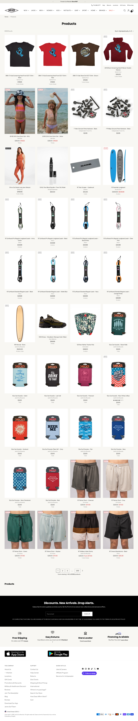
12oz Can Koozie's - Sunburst (19, 449)
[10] (85, 166)
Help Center (34, 673)
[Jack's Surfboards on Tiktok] (92, 669)
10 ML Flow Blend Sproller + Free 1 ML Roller (53, 187)
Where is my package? (38, 690)
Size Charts (34, 679)
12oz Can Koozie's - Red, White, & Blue (118, 396)
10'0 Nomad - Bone (19, 345)
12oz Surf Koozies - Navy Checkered (19, 500)
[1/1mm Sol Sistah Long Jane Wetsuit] (20, 166)
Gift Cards (8, 679)
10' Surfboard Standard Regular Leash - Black (20, 291)
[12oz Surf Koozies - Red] (52, 479)
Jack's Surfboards (19, 714)
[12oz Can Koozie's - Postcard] (85, 374)
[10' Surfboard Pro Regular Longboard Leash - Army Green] (20, 217)
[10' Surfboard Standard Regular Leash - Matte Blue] (52, 270)
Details (26, 641)
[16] (85, 530)
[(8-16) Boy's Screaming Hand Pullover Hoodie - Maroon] (118, 50)
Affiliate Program (62, 673)
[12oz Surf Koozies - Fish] (85, 428)
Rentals (7, 700)
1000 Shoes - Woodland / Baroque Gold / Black (52, 337)
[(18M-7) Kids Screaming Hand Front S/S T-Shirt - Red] (52, 54)
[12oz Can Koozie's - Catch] (20, 374)
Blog (6, 696)
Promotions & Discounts (13, 683)
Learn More (124, 640)
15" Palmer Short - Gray (118, 500)
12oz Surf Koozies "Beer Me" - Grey (52, 449)
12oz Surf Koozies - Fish (85, 449)
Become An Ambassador (65, 676)
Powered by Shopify (10, 716)
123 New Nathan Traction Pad (85, 345)
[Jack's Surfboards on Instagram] (86, 669)
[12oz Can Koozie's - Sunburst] (20, 428)
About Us (8, 669)
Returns (33, 676)
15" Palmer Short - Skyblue (52, 551)
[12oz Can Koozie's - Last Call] (52, 374)
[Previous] (53, 1)
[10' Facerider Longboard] (118, 166)
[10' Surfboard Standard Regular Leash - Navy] (85, 270)
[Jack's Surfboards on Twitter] (95, 669)
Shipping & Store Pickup (38, 683)
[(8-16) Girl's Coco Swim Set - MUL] (20, 111)
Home (6, 17)
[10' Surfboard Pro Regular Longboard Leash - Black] (52, 217)
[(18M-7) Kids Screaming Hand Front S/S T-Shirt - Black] (20, 54)
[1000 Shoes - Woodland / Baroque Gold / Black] (52, 319)
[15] (85, 479)
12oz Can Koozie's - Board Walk (118, 345)
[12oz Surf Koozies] (52, 428)
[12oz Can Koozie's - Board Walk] (118, 323)
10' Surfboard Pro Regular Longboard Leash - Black (52, 238)
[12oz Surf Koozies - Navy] (118, 428)
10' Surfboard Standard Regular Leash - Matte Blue (52, 291)
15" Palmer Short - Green (19, 551)
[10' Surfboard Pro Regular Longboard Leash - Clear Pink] (118, 217)
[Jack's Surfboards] (12, 10)
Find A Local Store (85, 641)
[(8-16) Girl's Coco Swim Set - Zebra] (52, 111)
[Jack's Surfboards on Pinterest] (89, 669)
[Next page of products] (82, 571)
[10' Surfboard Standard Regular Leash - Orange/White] (118, 270)
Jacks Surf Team (10, 707)
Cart (31, 700)
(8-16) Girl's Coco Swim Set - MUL (20, 136)
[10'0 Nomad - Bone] (20, 323)
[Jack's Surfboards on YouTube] (98, 669)
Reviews (7, 690)
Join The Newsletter (11, 693)
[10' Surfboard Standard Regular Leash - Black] (20, 270)
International (34, 686)
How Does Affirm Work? (38, 696)
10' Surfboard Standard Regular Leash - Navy (85, 291)
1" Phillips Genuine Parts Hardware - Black (118, 129)
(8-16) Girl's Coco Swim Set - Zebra (52, 136)
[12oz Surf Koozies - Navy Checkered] (20, 479)
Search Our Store (36, 693)
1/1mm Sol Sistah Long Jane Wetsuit (19, 187)
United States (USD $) (13, 711)
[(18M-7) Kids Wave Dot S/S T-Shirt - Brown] (85, 54)
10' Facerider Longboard (118, 187)
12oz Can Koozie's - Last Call (52, 396)
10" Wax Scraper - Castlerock (85, 187)
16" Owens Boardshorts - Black (118, 551)
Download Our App (11, 703)
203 (77, 571)
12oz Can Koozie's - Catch (19, 396)
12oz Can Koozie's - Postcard (85, 396)
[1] (85, 107)
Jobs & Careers (61, 669)
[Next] (85, 1)
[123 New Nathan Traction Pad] (85, 323)
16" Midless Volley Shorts (85, 551)
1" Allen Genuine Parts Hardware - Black (85, 129)
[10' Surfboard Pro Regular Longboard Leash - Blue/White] (85, 217)
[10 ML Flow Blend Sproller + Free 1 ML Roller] (52, 166)
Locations (8, 676)
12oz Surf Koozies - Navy (118, 449)
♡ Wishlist (8, 673)
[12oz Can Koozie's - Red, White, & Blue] (118, 374)
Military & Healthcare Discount (15, 686)
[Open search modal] (124, 10)
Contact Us (34, 669)
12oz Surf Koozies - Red (53, 500)
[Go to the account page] (128, 10)
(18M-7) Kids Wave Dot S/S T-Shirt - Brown (85, 75)
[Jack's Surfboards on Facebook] (83, 669)
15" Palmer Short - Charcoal (85, 500)
